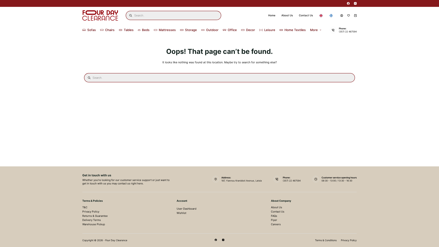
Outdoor (212, 30)
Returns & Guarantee (95, 215)
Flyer (274, 220)
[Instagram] (355, 3)
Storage (191, 30)
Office (232, 30)
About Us (287, 15)
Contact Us (306, 15)
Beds (146, 30)
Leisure (269, 30)
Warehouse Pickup (93, 224)
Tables (129, 30)
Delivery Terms (91, 220)
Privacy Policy (90, 211)
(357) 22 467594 (348, 31)
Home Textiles (295, 30)
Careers (276, 224)
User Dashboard (186, 208)
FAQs (274, 215)
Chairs (110, 30)
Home (271, 15)
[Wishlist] (348, 15)
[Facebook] (348, 3)
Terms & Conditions (326, 240)
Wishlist (181, 213)
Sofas (91, 30)
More (314, 30)
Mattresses (167, 30)
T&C (84, 207)
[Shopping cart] (355, 15)
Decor (250, 30)
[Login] (341, 15)
